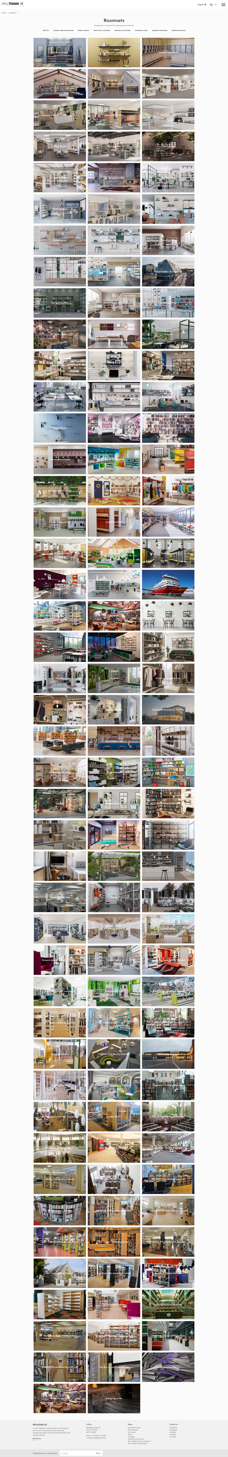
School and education (63, 30)
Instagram (173, 1430)
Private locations (122, 30)
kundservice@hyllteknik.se (96, 1438)
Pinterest (172, 1434)
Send (98, 1453)
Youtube (172, 1437)
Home (4, 13)
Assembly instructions (136, 1439)
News (130, 1434)
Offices (46, 30)
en (211, 4)
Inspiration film (179, 30)
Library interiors (159, 30)
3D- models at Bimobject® (137, 1443)
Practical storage (102, 30)
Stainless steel (141, 30)
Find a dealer (133, 1430)
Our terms (131, 1432)
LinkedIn (172, 1432)
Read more (37, 1438)
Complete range (134, 1427)
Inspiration (12, 13)
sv (216, 4)
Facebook (173, 1427)
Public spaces (83, 30)
